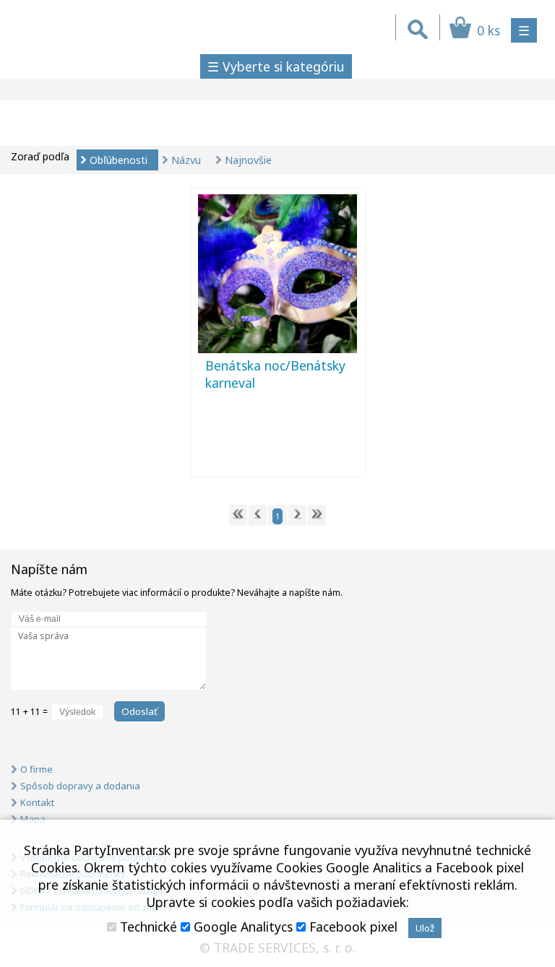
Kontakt (37, 802)
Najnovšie (248, 160)
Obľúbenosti (118, 160)
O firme (36, 769)
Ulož (425, 928)
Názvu (186, 160)
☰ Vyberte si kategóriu (276, 66)
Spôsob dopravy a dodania (80, 785)
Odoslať (139, 711)
